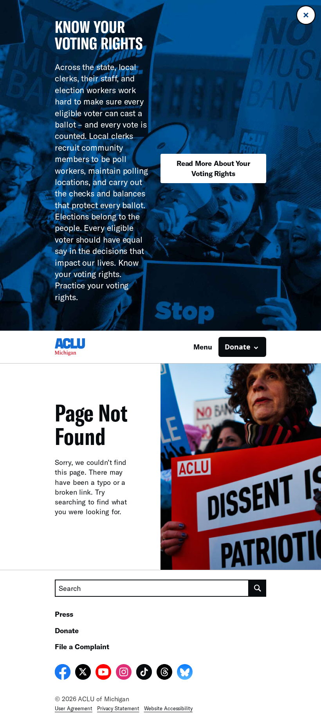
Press (64, 614)
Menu (202, 346)
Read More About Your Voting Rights (213, 168)
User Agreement (73, 708)
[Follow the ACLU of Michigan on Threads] (164, 673)
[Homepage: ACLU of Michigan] (82, 347)
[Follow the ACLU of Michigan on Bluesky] (185, 673)
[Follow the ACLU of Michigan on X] (83, 673)
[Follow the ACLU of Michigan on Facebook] (62, 673)
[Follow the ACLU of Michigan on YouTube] (103, 673)
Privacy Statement (118, 708)
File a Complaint (82, 646)
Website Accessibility (168, 708)
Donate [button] (238, 346)
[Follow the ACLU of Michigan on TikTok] (144, 673)
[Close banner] (306, 15)
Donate (67, 630)
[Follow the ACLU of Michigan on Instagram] (124, 673)
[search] (257, 588)
